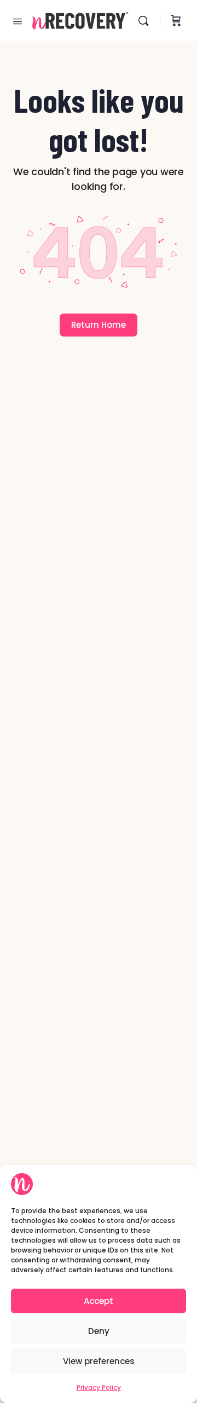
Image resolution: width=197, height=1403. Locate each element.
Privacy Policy (99, 1387)
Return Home (98, 325)
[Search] (146, 21)
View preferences (99, 1361)
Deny (98, 1331)
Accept (98, 1301)
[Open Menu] (17, 20)
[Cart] (176, 21)
